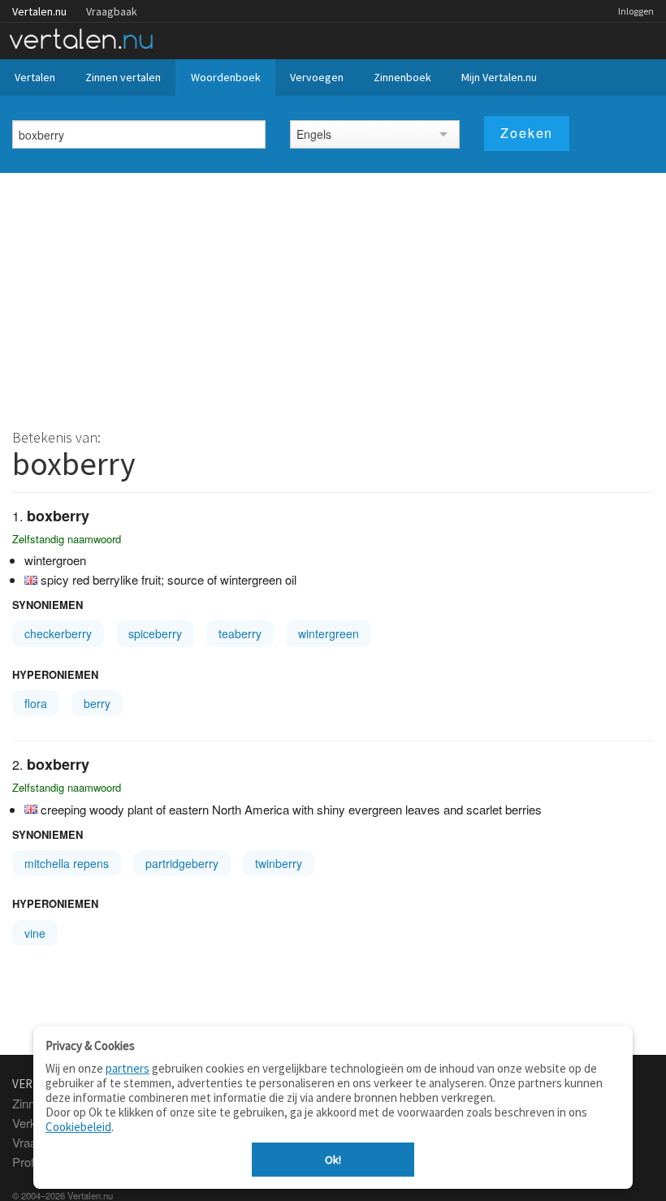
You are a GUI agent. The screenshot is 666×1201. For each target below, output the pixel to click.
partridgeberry (181, 863)
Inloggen (636, 11)
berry (97, 703)
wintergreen (328, 633)
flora (35, 703)
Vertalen (35, 77)
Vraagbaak (111, 11)
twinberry (278, 863)
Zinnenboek (402, 77)
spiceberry (155, 633)
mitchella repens (66, 863)
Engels (313, 134)
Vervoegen (317, 77)
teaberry (240, 633)
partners (127, 1068)
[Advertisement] (333, 294)
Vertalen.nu (39, 11)
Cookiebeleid (78, 1126)
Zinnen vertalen (123, 77)
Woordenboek (226, 77)
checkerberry (58, 633)
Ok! (333, 1159)
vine (34, 933)
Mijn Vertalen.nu (499, 77)
